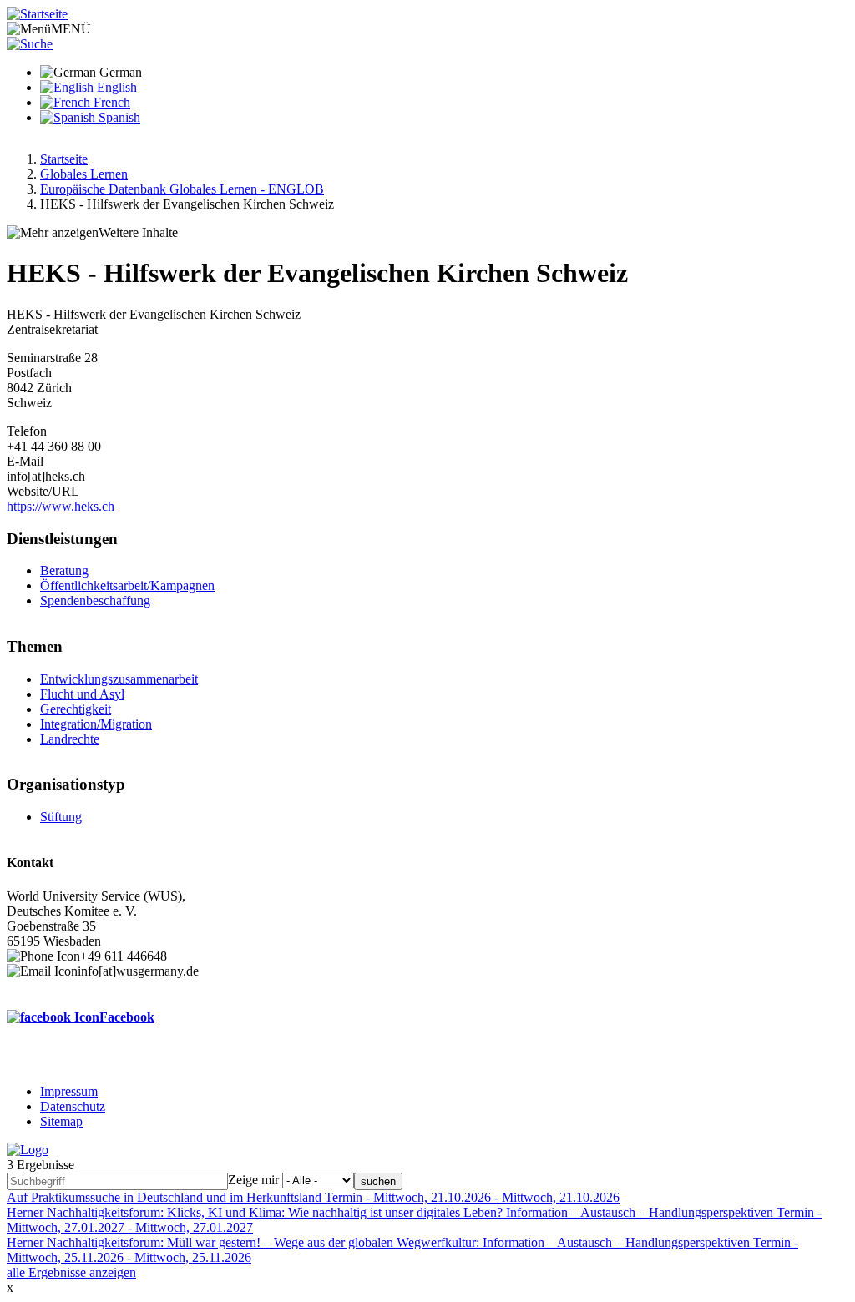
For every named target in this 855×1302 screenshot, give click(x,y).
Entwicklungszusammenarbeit (119, 679)
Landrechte (69, 739)
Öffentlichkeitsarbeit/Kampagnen (127, 585)
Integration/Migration (96, 724)
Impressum (69, 1091)
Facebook (126, 1017)
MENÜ (71, 29)
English (115, 87)
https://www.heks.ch (60, 506)
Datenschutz (72, 1106)
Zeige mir (253, 1180)
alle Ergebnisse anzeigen (71, 1272)
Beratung (64, 570)
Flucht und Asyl (82, 694)
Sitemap (61, 1121)
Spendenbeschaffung (95, 600)
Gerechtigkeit (75, 709)
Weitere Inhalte (138, 232)
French (110, 102)
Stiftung (61, 817)
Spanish (117, 117)
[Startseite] (37, 14)
